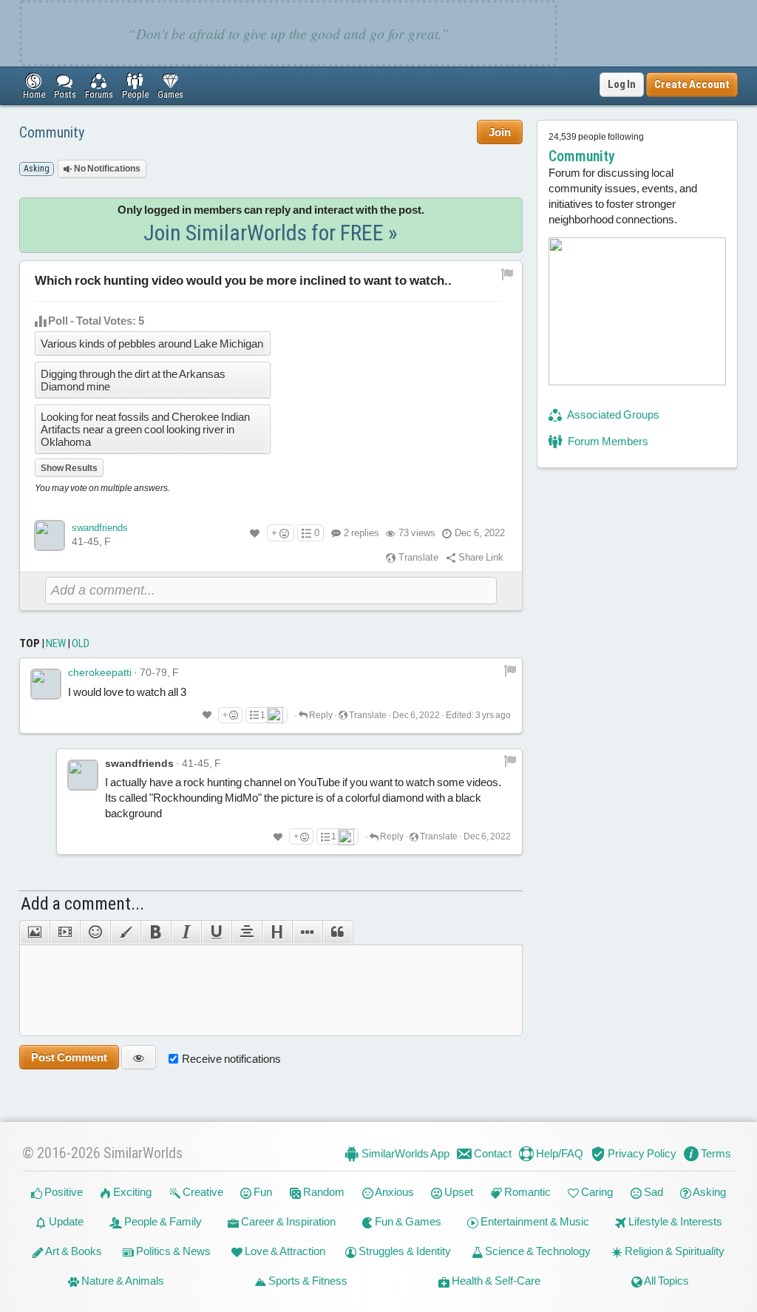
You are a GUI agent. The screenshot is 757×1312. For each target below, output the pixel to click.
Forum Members (607, 441)
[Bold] (155, 932)
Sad (652, 1192)
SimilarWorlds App (404, 1153)
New (56, 643)
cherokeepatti (100, 672)
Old (80, 643)
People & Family (162, 1221)
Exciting (131, 1192)
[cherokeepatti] (46, 684)
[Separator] (307, 932)
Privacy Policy (640, 1153)
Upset (457, 1192)
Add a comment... (82, 903)
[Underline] (216, 932)
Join (500, 132)
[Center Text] (246, 932)
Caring (596, 1192)
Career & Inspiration (287, 1221)
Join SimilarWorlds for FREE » (270, 233)
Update (65, 1221)
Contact (492, 1153)
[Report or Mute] (507, 274)
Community (51, 132)
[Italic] (186, 932)
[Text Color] (125, 932)
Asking (708, 1192)
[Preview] (138, 1057)
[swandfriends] (49, 535)
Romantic (526, 1192)
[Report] (510, 670)
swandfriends (100, 527)
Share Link (479, 557)
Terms (715, 1153)
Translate (417, 557)
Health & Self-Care (494, 1280)
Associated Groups (612, 414)
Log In (622, 84)
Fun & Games (407, 1221)
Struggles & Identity (403, 1251)
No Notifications (106, 168)
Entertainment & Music (533, 1221)
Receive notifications (231, 1058)
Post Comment (69, 1057)
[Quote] (337, 932)
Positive (62, 1192)
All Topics (665, 1280)
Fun (261, 1192)
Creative (201, 1192)
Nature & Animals (121, 1280)
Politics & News (172, 1251)
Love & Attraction (283, 1251)
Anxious (393, 1192)
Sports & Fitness (306, 1280)
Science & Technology (537, 1251)
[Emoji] (95, 932)
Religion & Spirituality (673, 1251)
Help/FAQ (558, 1153)
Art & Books (73, 1251)
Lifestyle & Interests (674, 1221)
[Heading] (277, 932)
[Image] (34, 932)
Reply (320, 715)
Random (322, 1192)
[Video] (65, 932)
